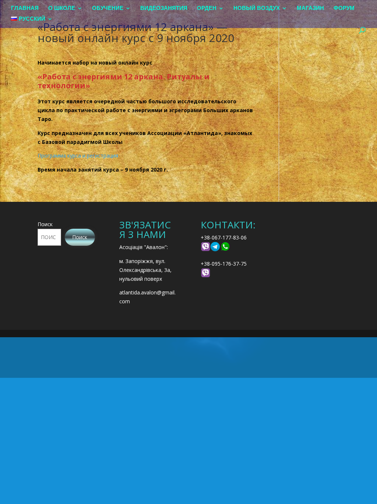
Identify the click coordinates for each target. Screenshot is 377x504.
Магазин (310, 8)
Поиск (45, 224)
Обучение (107, 8)
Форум (344, 8)
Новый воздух (256, 8)
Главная (25, 8)
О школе (61, 8)
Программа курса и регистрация (78, 155)
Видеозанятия (163, 8)
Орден (206, 8)
